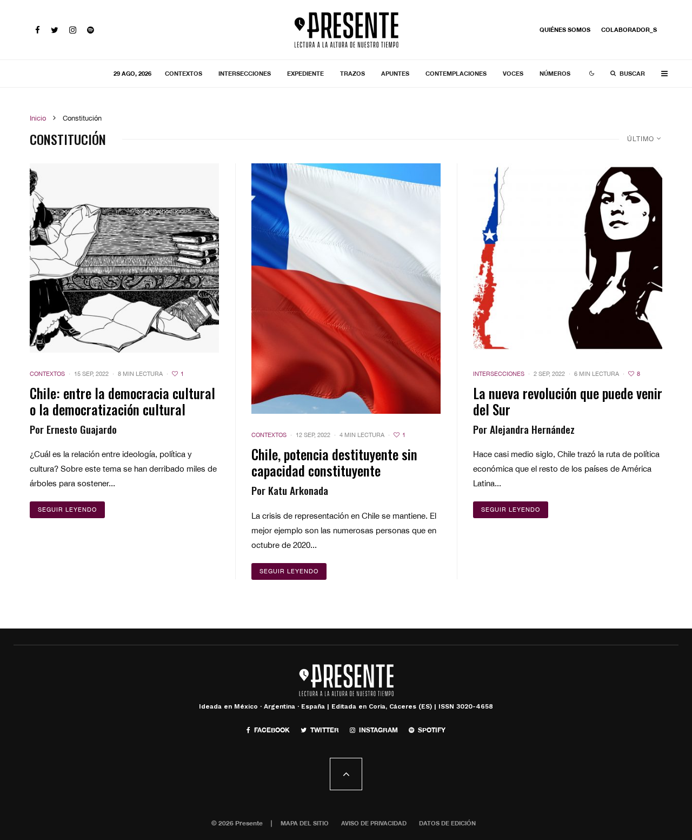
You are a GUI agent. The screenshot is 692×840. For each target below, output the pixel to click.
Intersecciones (244, 73)
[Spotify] (90, 30)
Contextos (183, 73)
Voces (513, 73)
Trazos (352, 73)
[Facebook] (37, 30)
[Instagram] (73, 30)
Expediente (305, 73)
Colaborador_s (629, 29)
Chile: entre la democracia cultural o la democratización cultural (122, 401)
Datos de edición (447, 822)
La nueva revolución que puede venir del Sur (567, 401)
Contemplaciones (456, 73)
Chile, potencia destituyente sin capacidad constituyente (334, 462)
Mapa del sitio (305, 822)
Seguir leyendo (67, 509)
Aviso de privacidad (374, 822)
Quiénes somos (565, 29)
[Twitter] (54, 30)
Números (555, 73)
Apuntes (395, 73)
